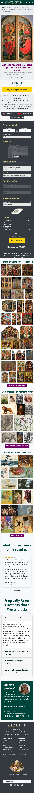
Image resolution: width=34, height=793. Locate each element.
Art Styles (9, 7)
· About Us (5, 756)
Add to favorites (26, 114)
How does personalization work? (16, 618)
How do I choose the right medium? (14, 662)
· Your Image (21, 743)
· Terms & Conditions (8, 747)
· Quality (20, 747)
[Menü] (2, 3)
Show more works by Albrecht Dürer (17, 446)
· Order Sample (22, 754)
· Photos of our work (23, 750)
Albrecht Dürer (26, 7)
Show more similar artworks (17, 385)
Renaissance (17, 7)
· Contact (5, 743)
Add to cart (18, 240)
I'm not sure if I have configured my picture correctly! (17, 671)
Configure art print (18, 89)
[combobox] (17, 137)
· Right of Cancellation (8, 752)
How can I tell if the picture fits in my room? (16, 652)
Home (3, 7)
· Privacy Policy (7, 750)
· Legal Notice (6, 745)
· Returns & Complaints (9, 754)
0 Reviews (21, 117)
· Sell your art (21, 745)
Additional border (7, 134)
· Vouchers (21, 752)
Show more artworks (17, 535)
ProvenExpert (11, 582)
